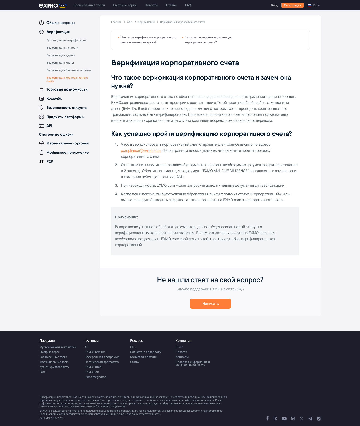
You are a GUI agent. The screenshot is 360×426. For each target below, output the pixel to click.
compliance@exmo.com (141, 150)
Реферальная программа (102, 356)
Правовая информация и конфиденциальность (193, 363)
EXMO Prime (93, 366)
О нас (179, 346)
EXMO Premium (95, 351)
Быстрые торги (124, 5)
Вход (274, 5)
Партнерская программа (102, 361)
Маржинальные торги (54, 361)
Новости (151, 5)
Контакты (182, 356)
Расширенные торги (89, 5)
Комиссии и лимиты (143, 356)
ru (315, 5)
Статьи (171, 5)
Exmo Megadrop (95, 376)
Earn (43, 371)
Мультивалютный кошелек (58, 346)
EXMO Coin (92, 371)
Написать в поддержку (145, 351)
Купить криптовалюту (54, 366)
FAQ (188, 5)
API (87, 346)
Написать (210, 303)
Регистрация (292, 5)
